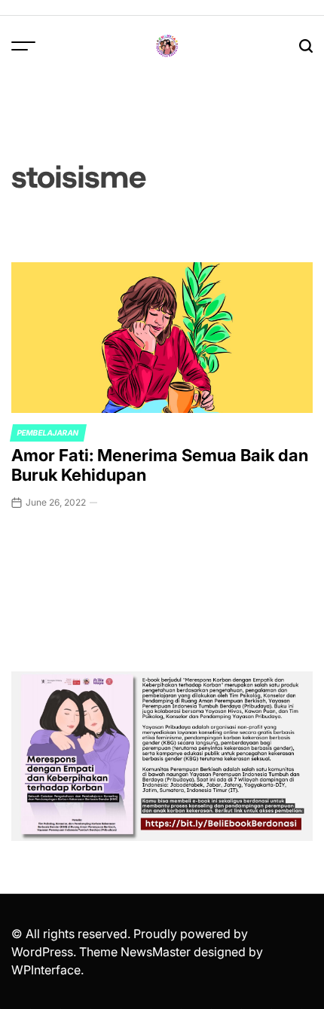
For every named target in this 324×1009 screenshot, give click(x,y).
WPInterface (46, 969)
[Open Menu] (23, 46)
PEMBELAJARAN (48, 432)
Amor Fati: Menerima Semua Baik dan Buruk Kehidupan (159, 465)
